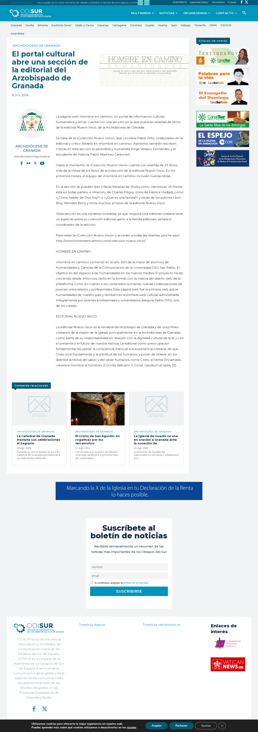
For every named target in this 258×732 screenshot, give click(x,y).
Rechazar (181, 726)
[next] (146, 2)
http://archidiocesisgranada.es (32, 156)
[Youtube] (42, 163)
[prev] (140, 2)
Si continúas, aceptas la (121, 583)
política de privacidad (135, 583)
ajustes (131, 727)
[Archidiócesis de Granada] (32, 124)
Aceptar (157, 726)
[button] (244, 13)
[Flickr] (28, 163)
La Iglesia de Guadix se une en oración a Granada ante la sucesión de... (156, 439)
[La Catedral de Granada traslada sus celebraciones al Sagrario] (39, 408)
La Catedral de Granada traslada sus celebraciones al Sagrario (38, 439)
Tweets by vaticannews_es (161, 625)
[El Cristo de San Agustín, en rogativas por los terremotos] (98, 408)
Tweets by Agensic (92, 625)
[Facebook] (241, 2)
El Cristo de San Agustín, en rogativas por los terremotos (97, 439)
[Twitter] (246, 2)
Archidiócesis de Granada (36, 45)
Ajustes (206, 726)
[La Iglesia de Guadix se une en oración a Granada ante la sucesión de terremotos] (156, 408)
